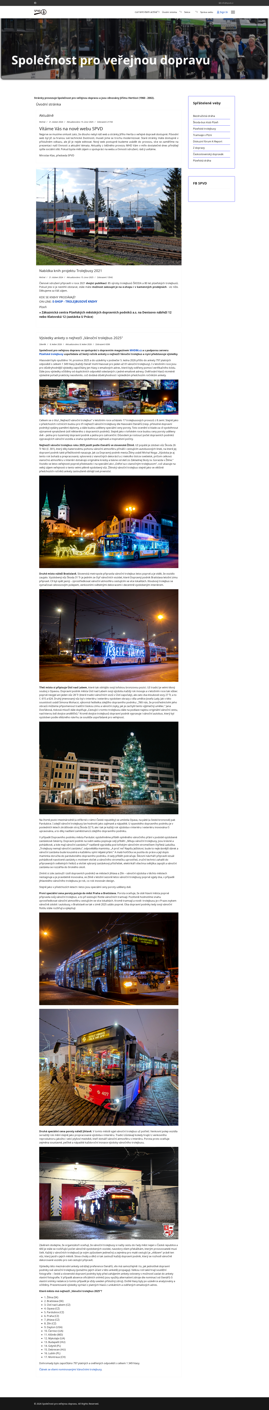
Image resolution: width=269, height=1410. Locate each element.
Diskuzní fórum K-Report (207, 141)
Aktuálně (46, 115)
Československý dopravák (208, 154)
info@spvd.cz (227, 3)
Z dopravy (199, 148)
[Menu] (233, 12)
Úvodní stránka (169, 12)
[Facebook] (35, 2)
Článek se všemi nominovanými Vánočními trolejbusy (70, 1369)
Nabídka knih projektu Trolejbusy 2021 (70, 270)
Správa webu (206, 12)
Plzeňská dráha (202, 160)
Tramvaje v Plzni (202, 135)
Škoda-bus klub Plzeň (205, 122)
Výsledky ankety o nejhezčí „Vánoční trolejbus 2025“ (81, 337)
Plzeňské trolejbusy (51, 354)
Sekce (187, 12)
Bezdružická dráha (204, 116)
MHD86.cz (136, 350)
